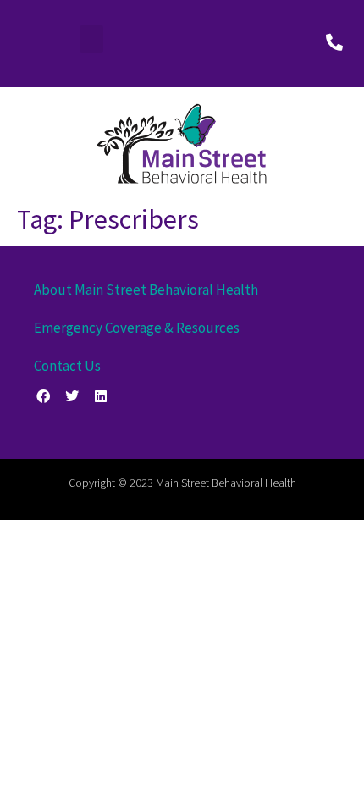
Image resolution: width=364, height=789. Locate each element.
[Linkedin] (101, 396)
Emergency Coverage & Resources (137, 327)
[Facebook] (43, 396)
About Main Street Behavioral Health (146, 289)
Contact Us (67, 365)
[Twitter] (72, 396)
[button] (91, 39)
